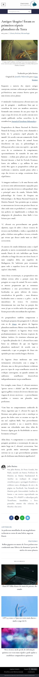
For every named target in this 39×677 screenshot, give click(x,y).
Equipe (26, 669)
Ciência (12, 33)
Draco (14, 324)
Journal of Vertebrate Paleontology (24, 121)
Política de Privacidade (13, 672)
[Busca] (29, 11)
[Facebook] (11, 518)
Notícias (17, 33)
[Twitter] (17, 518)
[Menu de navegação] (3, 4)
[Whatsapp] (22, 518)
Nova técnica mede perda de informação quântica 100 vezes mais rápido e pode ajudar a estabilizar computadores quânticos (19, 653)
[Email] (27, 518)
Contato (31, 672)
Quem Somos (14, 669)
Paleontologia (25, 33)
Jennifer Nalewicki (22, 77)
